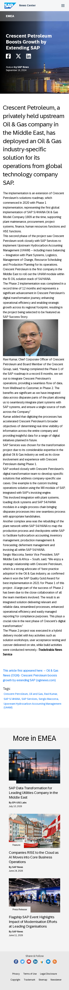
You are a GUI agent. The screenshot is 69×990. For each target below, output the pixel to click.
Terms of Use (30, 974)
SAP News (23, 67)
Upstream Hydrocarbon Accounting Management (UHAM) (32, 705)
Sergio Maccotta (48, 698)
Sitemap (43, 979)
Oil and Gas (36, 693)
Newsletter (56, 979)
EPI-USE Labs (19, 802)
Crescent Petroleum (16, 693)
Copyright (15, 979)
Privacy (16, 974)
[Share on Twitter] (18, 57)
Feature (10, 67)
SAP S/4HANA (12, 698)
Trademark (29, 979)
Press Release (20, 909)
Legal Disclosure (48, 974)
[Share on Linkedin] (28, 57)
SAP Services (29, 698)
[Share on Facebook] (8, 57)
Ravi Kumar (50, 693)
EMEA (10, 16)
